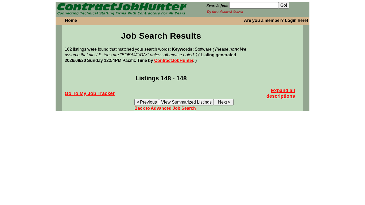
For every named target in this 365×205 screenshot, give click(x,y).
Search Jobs (217, 5)
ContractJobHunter (173, 60)
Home (71, 20)
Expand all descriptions (280, 93)
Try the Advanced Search (225, 11)
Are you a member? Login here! (276, 20)
